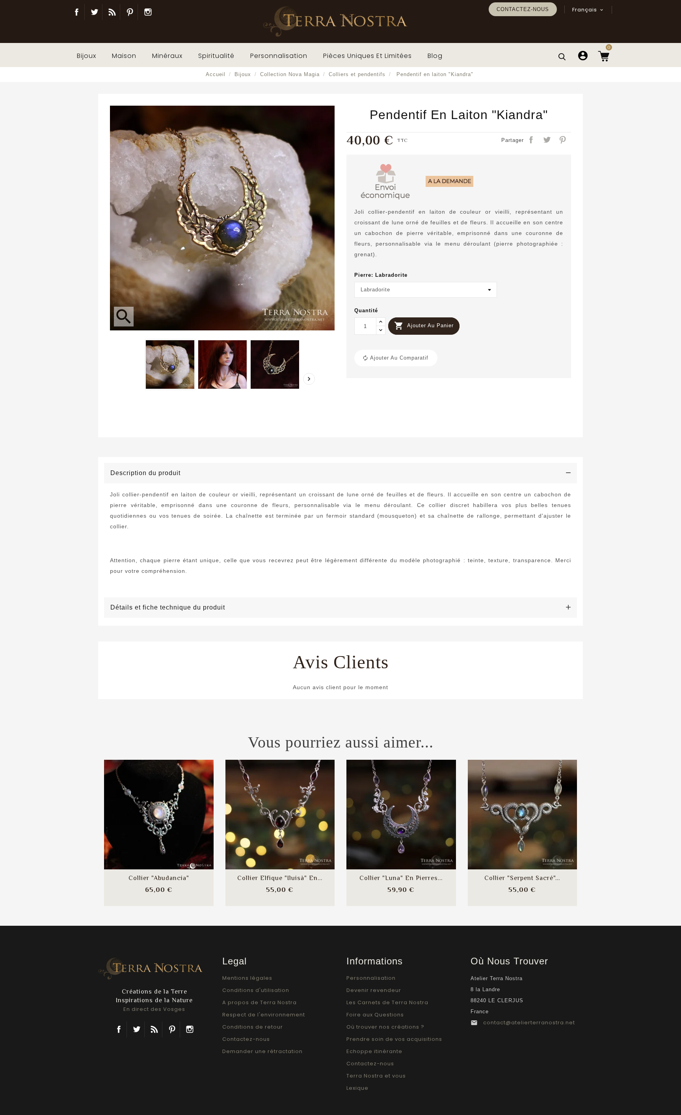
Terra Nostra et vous (376, 1076)
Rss (154, 1029)
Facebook (76, 12)
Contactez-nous (523, 9)
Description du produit (145, 473)
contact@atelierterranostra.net (529, 1022)
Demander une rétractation (262, 1051)
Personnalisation (371, 978)
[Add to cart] (137, 807)
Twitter (94, 12)
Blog (112, 12)
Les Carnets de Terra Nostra (387, 1002)
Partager (532, 140)
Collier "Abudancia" (158, 878)
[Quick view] (179, 830)
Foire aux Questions (375, 1014)
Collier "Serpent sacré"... (522, 878)
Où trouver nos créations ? (385, 1027)
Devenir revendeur (373, 990)
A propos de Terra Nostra (259, 1002)
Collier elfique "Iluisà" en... (279, 878)
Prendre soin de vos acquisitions (394, 1039)
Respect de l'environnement (263, 1014)
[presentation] (309, 379)
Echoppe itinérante (374, 1051)
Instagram (148, 12)
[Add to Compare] (158, 807)
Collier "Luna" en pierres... (401, 878)
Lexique (357, 1088)
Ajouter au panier (424, 325)
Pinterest (130, 12)
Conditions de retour (252, 1027)
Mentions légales (247, 978)
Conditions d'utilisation (255, 990)
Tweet (547, 140)
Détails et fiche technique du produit (167, 607)
